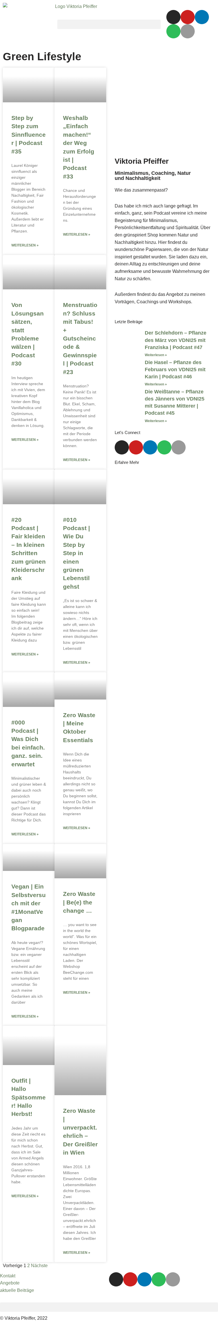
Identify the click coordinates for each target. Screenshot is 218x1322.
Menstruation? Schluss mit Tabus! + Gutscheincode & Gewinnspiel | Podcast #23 (80, 338)
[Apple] (188, 31)
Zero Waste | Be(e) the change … (79, 902)
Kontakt (7, 1275)
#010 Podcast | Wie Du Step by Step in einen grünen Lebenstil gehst (76, 553)
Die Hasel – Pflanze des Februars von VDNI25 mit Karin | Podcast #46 (175, 369)
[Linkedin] (202, 17)
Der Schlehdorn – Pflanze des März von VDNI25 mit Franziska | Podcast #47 (175, 340)
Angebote (10, 1283)
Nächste (39, 1265)
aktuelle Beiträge (17, 1290)
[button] (109, 24)
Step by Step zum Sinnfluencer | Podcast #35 (28, 135)
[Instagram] (173, 17)
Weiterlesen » (25, 245)
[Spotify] (173, 31)
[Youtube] (188, 17)
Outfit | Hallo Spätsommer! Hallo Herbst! (28, 1097)
